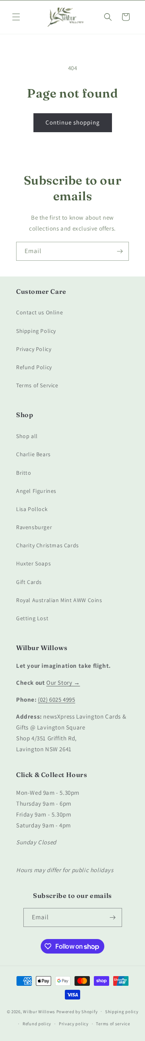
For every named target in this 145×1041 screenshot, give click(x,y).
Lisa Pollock (32, 509)
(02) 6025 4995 (56, 699)
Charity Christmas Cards (47, 545)
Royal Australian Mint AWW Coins (59, 600)
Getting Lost (32, 618)
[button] (16, 17)
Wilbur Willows (39, 1011)
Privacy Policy (33, 349)
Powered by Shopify (77, 1011)
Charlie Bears (33, 454)
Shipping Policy (36, 331)
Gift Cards (29, 582)
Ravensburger (34, 527)
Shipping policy (122, 1011)
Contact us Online (39, 312)
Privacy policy (74, 1023)
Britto (23, 472)
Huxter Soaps (33, 563)
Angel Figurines (36, 491)
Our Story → (63, 682)
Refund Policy (34, 367)
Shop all (27, 436)
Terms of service (113, 1023)
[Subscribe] (119, 251)
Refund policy (37, 1023)
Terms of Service (37, 385)
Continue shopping (73, 122)
